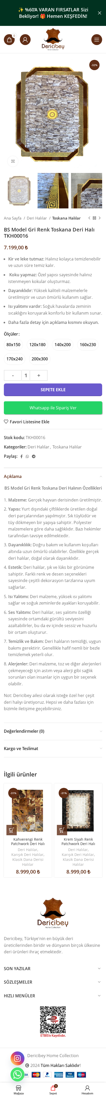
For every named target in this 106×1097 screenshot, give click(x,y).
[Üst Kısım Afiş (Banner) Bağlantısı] (45, 13)
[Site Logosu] (53, 39)
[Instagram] (17, 1058)
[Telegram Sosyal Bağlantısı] (33, 456)
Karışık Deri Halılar (27, 854)
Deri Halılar (37, 218)
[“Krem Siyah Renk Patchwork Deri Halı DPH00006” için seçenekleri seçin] (62, 830)
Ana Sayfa (13, 218)
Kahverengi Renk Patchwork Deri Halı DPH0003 (28, 844)
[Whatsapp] (17, 1074)
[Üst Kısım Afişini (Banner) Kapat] (99, 13)
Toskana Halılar (66, 218)
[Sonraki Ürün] (99, 218)
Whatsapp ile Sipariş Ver (53, 408)
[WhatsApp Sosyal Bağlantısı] (27, 456)
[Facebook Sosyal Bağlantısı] (21, 456)
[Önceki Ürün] (89, 218)
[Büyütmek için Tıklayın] (13, 161)
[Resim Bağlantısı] (53, 913)
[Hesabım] (25, 39)
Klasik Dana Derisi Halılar (27, 862)
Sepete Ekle (53, 390)
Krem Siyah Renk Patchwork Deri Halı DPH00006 (78, 844)
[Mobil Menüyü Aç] (97, 39)
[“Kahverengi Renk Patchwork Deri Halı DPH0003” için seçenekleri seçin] (11, 830)
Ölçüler (11, 334)
